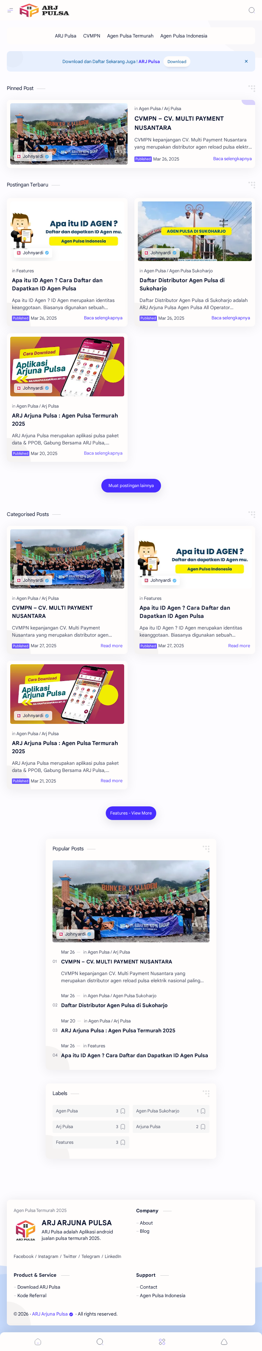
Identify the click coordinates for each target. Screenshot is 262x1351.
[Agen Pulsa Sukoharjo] (191, 270)
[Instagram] (48, 1256)
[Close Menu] (246, 61)
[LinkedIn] (113, 1256)
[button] (224, 1342)
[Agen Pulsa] (151, 108)
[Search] (252, 10)
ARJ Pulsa (149, 61)
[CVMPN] (91, 36)
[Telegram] (91, 1256)
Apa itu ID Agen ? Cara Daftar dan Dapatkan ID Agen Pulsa (57, 284)
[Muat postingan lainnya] (131, 485)
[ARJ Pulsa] (65, 36)
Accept (54, 1330)
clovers (155, 1314)
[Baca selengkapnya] (232, 159)
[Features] (25, 270)
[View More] (131, 813)
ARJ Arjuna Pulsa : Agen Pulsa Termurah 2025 (65, 419)
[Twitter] (70, 1256)
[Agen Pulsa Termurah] (130, 36)
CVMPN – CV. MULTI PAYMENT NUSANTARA (179, 123)
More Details (117, 1330)
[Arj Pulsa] (172, 108)
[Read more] (111, 646)
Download (177, 61)
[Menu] (162, 1342)
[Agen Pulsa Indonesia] (183, 36)
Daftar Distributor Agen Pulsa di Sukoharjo (182, 284)
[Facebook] (23, 1256)
